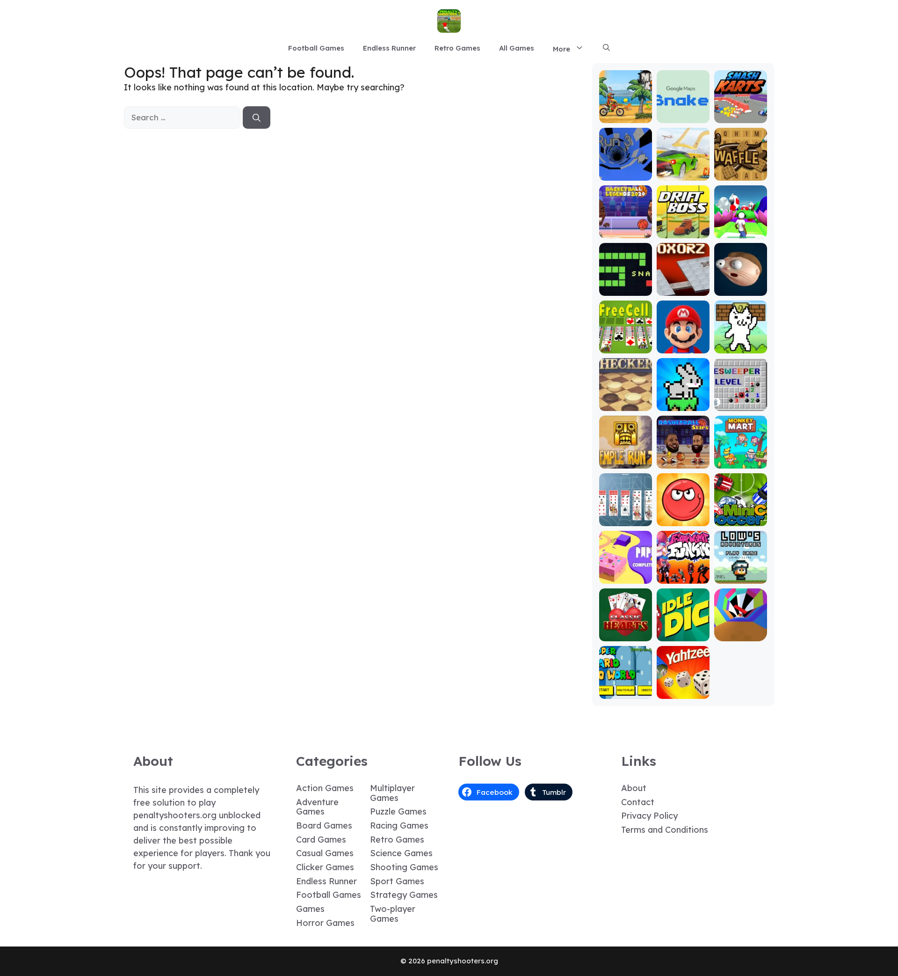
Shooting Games (404, 867)
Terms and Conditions (664, 829)
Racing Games (399, 825)
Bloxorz (683, 289)
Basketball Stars (683, 457)
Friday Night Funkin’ (683, 572)
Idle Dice (683, 634)
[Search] (256, 117)
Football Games (316, 48)
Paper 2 (625, 576)
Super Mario (683, 346)
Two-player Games (392, 913)
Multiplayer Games (392, 793)
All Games (516, 48)
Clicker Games (325, 867)
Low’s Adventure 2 (740, 572)
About (633, 788)
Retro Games (457, 48)
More (561, 48)
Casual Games (325, 853)
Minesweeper (740, 400)
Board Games (324, 825)
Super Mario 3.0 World (625, 688)
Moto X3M (625, 116)
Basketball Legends (625, 227)
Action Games (325, 788)
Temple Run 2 (625, 457)
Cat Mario (740, 346)
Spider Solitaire (625, 515)
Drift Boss (683, 231)
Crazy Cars (683, 173)
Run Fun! (740, 231)
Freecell (625, 346)
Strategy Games (404, 894)
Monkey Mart (741, 461)
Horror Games (325, 922)
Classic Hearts (625, 630)
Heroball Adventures (683, 515)
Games (310, 908)
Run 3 (626, 173)
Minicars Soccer (740, 515)
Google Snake (683, 112)
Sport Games (397, 881)
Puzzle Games (398, 811)
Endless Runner (389, 48)
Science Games (401, 853)
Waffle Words (740, 169)
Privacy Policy (649, 815)
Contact (637, 802)
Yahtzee (683, 692)
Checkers (625, 404)
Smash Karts (740, 116)
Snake (625, 289)
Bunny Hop (683, 404)
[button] (606, 48)
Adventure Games (317, 807)
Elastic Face (740, 289)
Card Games (321, 839)
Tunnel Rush (740, 634)
